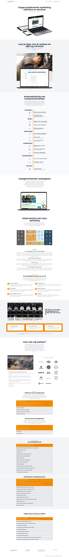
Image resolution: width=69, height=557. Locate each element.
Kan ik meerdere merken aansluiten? (22, 535)
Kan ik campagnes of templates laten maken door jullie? (25, 527)
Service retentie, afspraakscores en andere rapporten (25, 503)
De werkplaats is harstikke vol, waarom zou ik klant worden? (26, 523)
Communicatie (19, 431)
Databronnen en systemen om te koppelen (23, 411)
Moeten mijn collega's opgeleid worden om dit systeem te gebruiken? (28, 539)
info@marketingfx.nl (57, 1)
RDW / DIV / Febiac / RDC (20, 505)
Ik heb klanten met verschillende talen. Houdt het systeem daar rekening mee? (29, 537)
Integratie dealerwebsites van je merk (22, 497)
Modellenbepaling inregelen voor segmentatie (24, 491)
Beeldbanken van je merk (21, 501)
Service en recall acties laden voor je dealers (24, 493)
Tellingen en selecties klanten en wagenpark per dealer (25, 489)
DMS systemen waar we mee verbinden (23, 409)
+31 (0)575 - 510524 (49, 1)
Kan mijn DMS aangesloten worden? (22, 533)
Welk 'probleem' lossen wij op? (21, 401)
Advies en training (19, 433)
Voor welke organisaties (20, 407)
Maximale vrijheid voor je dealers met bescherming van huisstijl (27, 499)
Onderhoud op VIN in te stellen (21, 495)
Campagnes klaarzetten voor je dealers (23, 479)
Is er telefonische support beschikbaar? (23, 531)
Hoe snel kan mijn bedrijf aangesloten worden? (24, 521)
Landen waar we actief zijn (21, 413)
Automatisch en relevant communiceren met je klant (25, 444)
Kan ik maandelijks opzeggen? (21, 529)
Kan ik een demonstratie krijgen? (22, 525)
